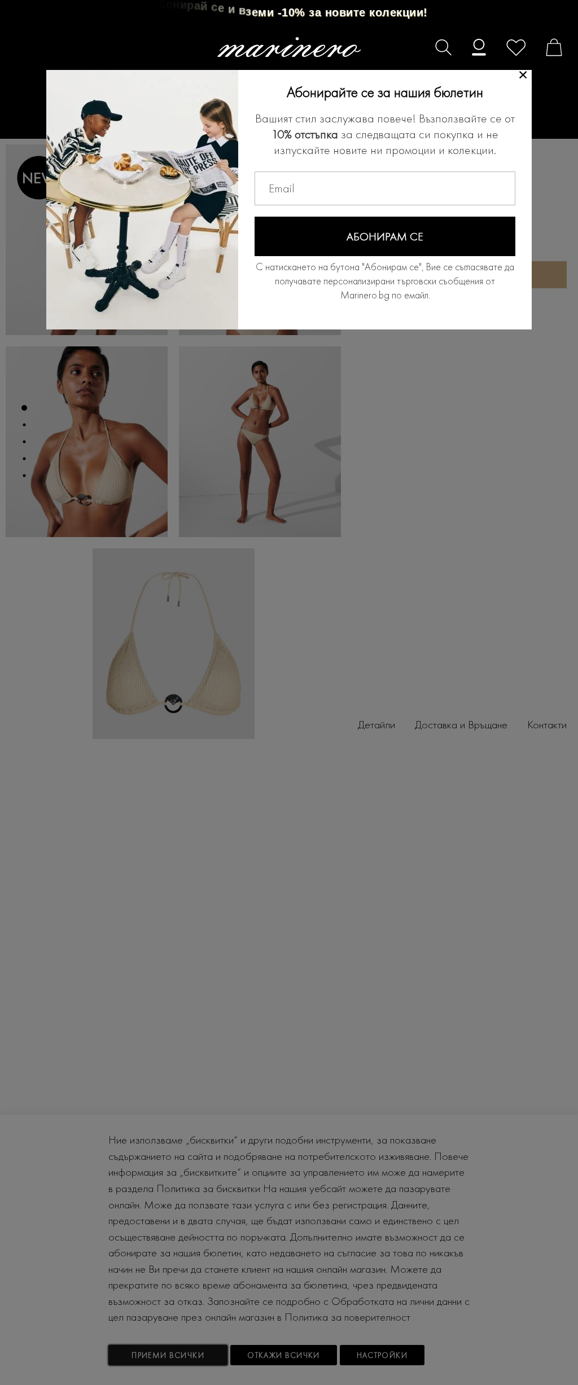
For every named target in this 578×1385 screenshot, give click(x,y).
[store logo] (289, 47)
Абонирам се (385, 236)
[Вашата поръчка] (548, 49)
